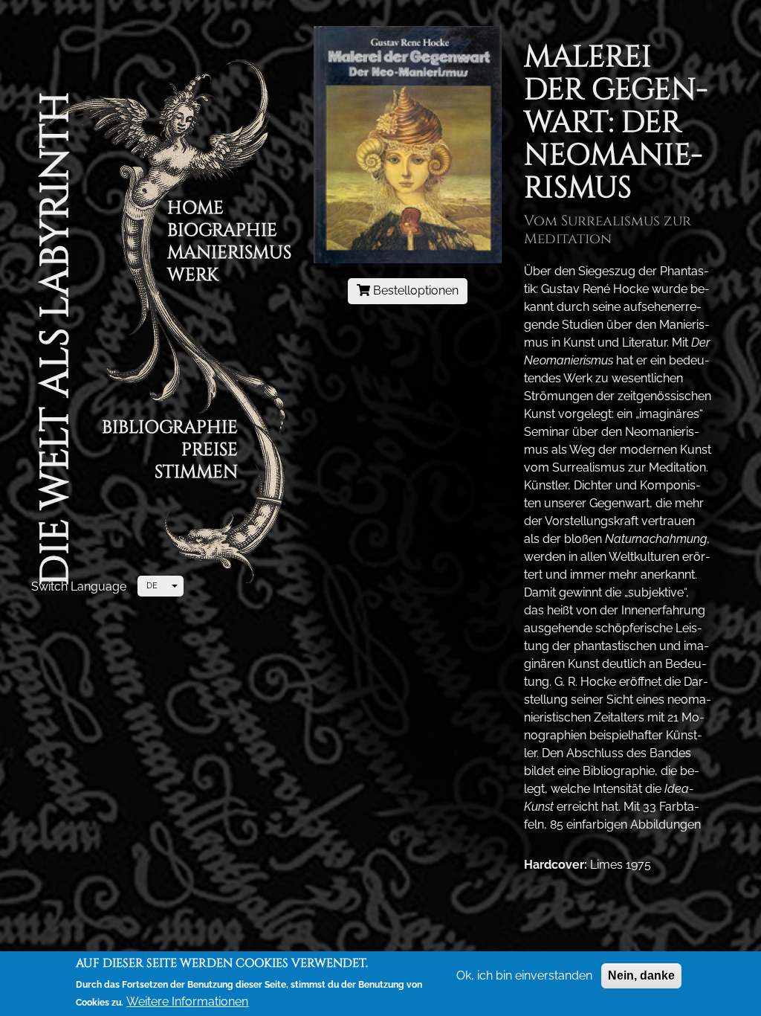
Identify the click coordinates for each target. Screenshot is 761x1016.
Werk (192, 277)
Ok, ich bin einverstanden (524, 975)
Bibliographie (170, 429)
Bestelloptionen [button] (414, 290)
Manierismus (229, 254)
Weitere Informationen (187, 1001)
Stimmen (196, 474)
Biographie (222, 232)
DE (152, 586)
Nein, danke (641, 975)
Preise (209, 452)
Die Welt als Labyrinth (55, 338)
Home (195, 210)
